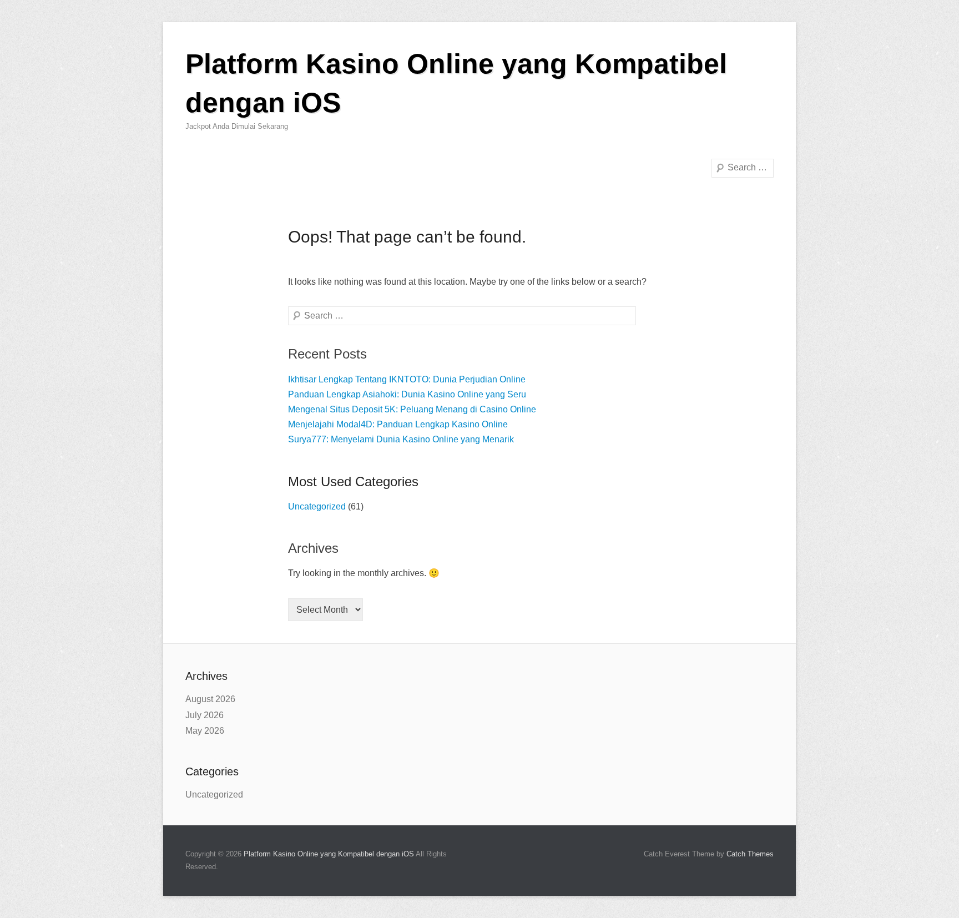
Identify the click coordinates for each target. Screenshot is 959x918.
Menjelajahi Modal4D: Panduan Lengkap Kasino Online (398, 424)
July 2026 (204, 715)
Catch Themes (750, 854)
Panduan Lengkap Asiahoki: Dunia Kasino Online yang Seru (407, 394)
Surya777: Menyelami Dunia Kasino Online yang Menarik (401, 439)
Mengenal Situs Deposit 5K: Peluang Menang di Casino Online (412, 409)
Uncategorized (317, 506)
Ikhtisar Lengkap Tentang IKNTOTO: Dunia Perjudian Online (407, 379)
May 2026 (204, 730)
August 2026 (210, 699)
